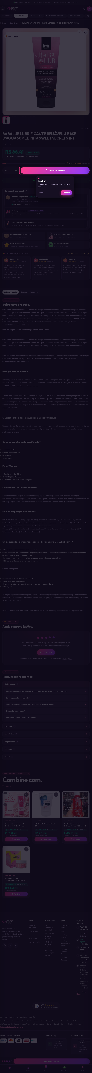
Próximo (66, 193)
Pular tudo (41, 193)
